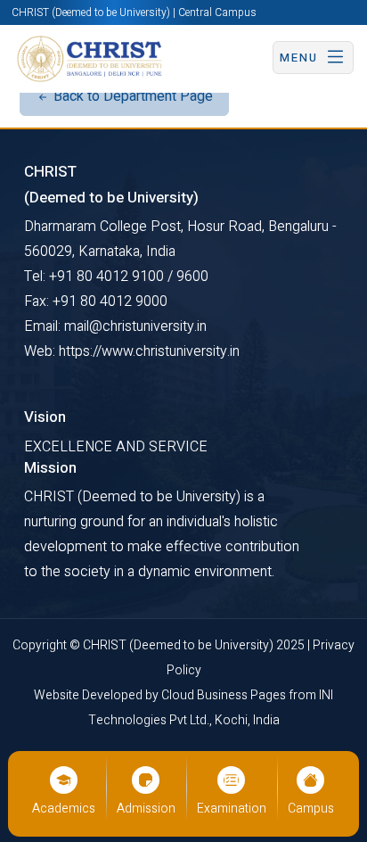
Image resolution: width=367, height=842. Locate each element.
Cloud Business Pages (225, 695)
